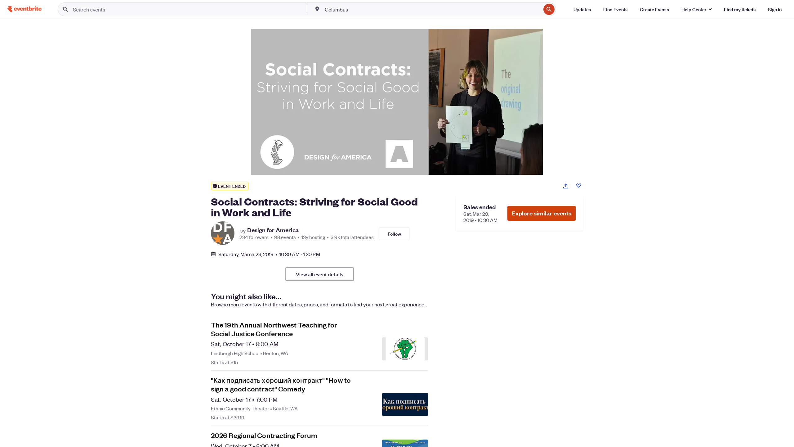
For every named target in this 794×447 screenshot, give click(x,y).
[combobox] (432, 9)
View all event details (319, 274)
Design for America (273, 230)
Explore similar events (541, 213)
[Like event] (578, 185)
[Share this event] (566, 186)
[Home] (24, 9)
